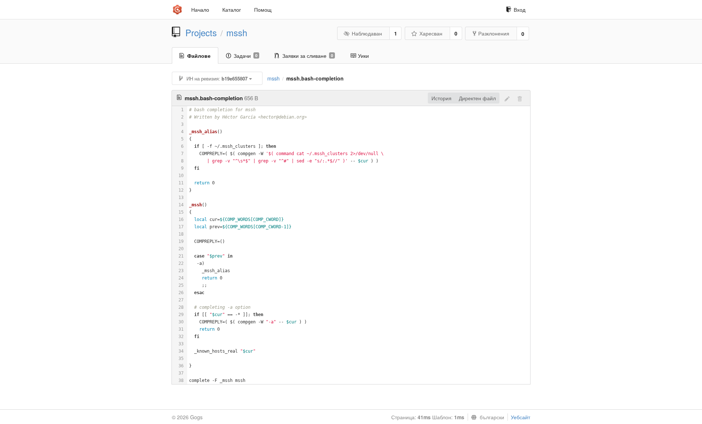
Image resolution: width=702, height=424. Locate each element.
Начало (200, 9)
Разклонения (493, 33)
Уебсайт (520, 417)
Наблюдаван (367, 33)
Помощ (263, 9)
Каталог (231, 9)
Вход (519, 9)
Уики (363, 55)
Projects (201, 32)
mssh (236, 32)
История (441, 98)
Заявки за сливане (307, 55)
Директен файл (477, 98)
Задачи (245, 55)
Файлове (199, 55)
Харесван (430, 33)
